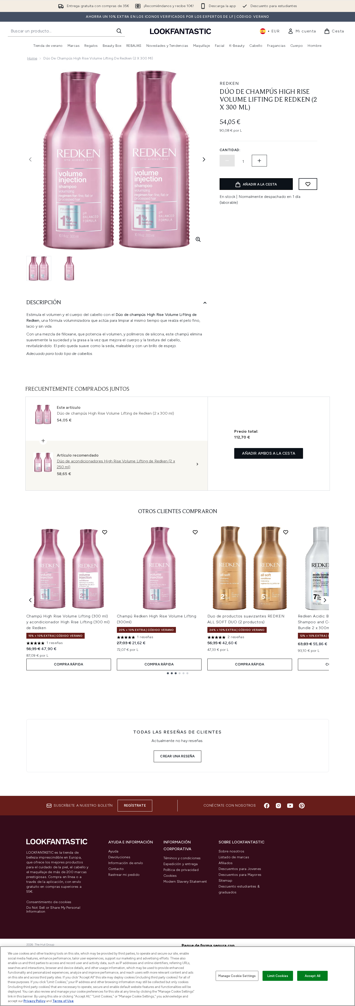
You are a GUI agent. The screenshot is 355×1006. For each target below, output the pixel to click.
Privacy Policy (34, 1001)
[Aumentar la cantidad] (259, 160)
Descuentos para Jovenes (240, 869)
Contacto (116, 869)
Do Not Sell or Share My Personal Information (53, 910)
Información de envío (125, 863)
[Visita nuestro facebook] (267, 805)
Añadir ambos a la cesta (268, 453)
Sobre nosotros (231, 851)
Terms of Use (63, 1001)
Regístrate (135, 805)
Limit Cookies (277, 975)
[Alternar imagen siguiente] (204, 159)
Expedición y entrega (180, 864)
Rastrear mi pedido (124, 875)
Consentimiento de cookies (48, 902)
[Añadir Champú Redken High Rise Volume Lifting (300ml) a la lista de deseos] (195, 532)
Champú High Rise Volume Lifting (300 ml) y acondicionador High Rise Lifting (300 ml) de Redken (68, 622)
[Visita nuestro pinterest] (302, 805)
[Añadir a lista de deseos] (308, 184)
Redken (229, 83)
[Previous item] (30, 600)
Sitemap (225, 881)
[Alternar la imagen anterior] (30, 159)
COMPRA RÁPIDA (68, 664)
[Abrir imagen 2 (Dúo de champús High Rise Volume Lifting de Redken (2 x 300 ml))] (69, 268)
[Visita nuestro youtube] (290, 805)
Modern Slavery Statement (185, 881)
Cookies (170, 876)
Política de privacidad (181, 870)
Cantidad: (230, 150)
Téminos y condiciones (182, 858)
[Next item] (325, 600)
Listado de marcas (234, 857)
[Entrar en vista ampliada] (198, 239)
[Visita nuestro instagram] (278, 805)
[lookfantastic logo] (180, 31)
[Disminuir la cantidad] (227, 160)
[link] (302, 31)
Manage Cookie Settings (237, 975)
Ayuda (113, 851)
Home (32, 58)
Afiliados (226, 863)
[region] (177, 976)
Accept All (312, 975)
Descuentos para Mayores (240, 875)
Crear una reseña (177, 756)
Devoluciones (119, 857)
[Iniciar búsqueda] (119, 31)
